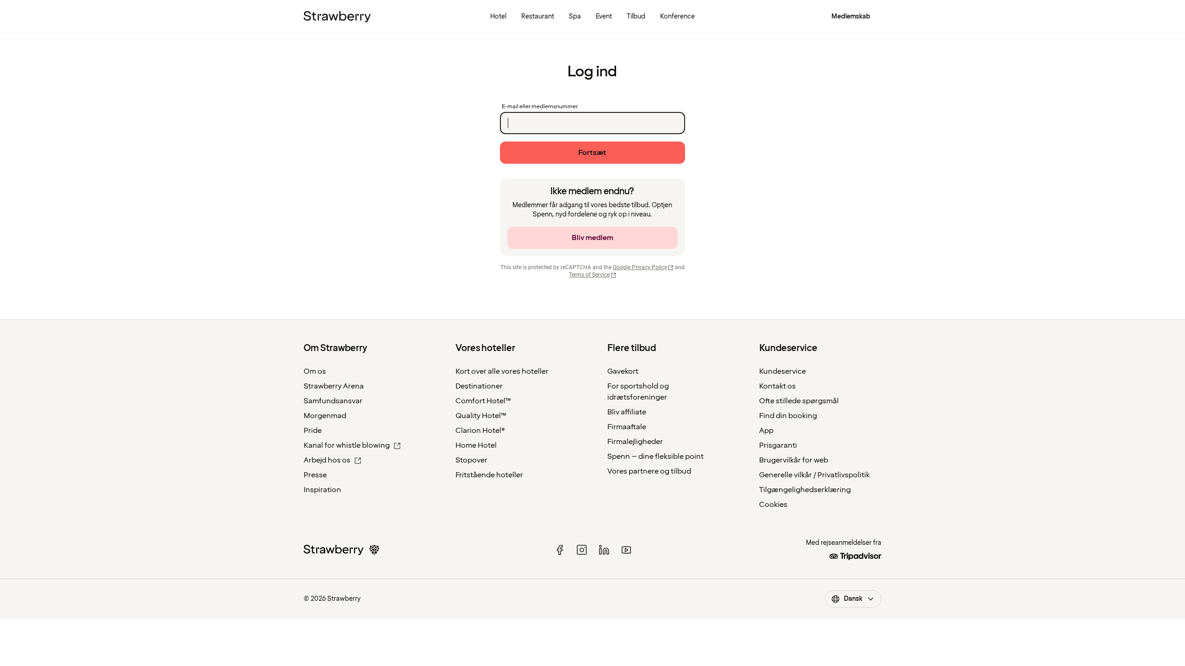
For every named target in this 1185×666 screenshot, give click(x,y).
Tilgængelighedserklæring (805, 490)
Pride (313, 431)
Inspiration (322, 490)
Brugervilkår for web (793, 460)
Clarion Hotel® (480, 431)
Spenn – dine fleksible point (655, 456)
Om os (315, 371)
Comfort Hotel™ (483, 401)
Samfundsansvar (333, 401)
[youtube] (626, 549)
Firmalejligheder (635, 442)
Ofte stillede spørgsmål (799, 401)
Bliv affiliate (626, 412)
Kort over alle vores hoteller (502, 371)
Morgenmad (325, 416)
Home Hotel (476, 445)
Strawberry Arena (334, 386)
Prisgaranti (778, 445)
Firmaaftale (626, 427)
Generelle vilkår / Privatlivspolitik (814, 475)
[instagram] (581, 549)
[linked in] (604, 549)
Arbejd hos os (327, 460)
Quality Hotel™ (480, 416)
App (766, 431)
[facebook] (559, 549)
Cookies (773, 505)
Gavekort (622, 371)
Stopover (471, 460)
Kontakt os (777, 386)
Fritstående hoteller (489, 475)
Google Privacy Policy (640, 267)
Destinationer (479, 386)
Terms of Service (589, 274)
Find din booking (788, 416)
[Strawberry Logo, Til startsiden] (337, 16)
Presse (315, 475)
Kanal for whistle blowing (347, 445)
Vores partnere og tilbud (649, 471)
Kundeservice (782, 371)
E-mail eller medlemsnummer (540, 107)
